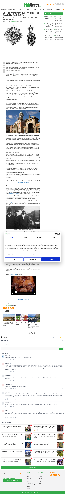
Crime (12, 305)
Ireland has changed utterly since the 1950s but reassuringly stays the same (33, 325)
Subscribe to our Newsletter (12, 480)
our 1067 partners (13, 244)
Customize (31, 259)
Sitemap (28, 488)
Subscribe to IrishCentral (23, 82)
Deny (14, 259)
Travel (39, 481)
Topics (28, 476)
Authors (28, 475)
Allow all (51, 259)
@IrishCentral (14, 21)
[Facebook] (56, 4)
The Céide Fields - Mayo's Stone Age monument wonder (9, 323)
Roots (39, 483)
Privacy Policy (30, 483)
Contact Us (29, 480)
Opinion (40, 478)
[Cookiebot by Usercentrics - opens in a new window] (54, 234)
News (39, 475)
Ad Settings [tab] (39, 237)
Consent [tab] (11, 237)
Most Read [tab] (48, 14)
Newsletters (50, 4)
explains (14, 73)
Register (28, 486)
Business (40, 476)
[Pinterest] (63, 4)
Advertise (29, 481)
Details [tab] (25, 237)
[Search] (63, 9)
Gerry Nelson (14, 274)
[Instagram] (60, 4)
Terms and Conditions (32, 484)
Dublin (15, 305)
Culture (40, 480)
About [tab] (54, 237)
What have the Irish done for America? (21, 323)
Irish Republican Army (14, 193)
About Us (29, 478)
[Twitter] (58, 4)
